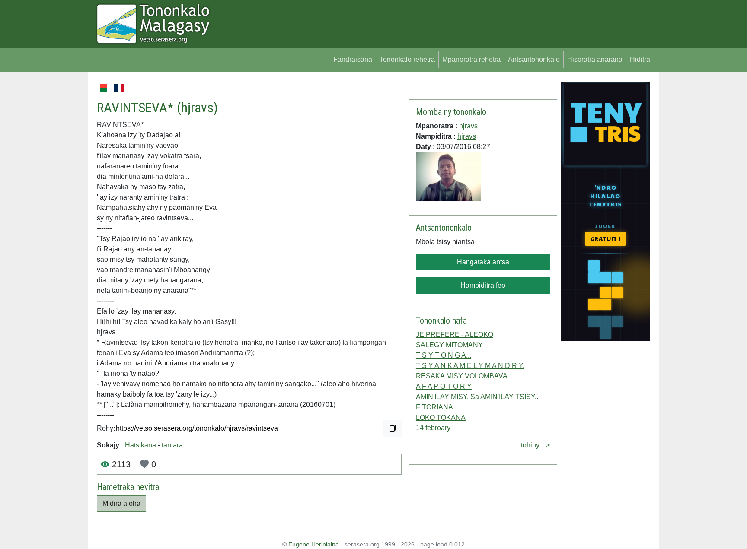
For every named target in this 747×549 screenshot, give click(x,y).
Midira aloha (121, 503)
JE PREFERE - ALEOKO (454, 334)
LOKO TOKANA (441, 417)
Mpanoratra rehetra (471, 59)
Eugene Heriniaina (313, 544)
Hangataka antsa (483, 262)
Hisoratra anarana (594, 59)
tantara (172, 445)
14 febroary (433, 428)
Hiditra (640, 59)
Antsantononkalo (534, 59)
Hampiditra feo (482, 285)
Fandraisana (352, 59)
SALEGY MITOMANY (449, 345)
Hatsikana (140, 445)
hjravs (197, 107)
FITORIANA (434, 407)
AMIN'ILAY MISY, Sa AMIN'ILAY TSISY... (478, 396)
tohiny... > (535, 445)
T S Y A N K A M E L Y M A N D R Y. (470, 365)
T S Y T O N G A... (443, 355)
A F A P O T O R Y (444, 386)
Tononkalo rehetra (407, 59)
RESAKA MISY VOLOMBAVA (462, 376)
